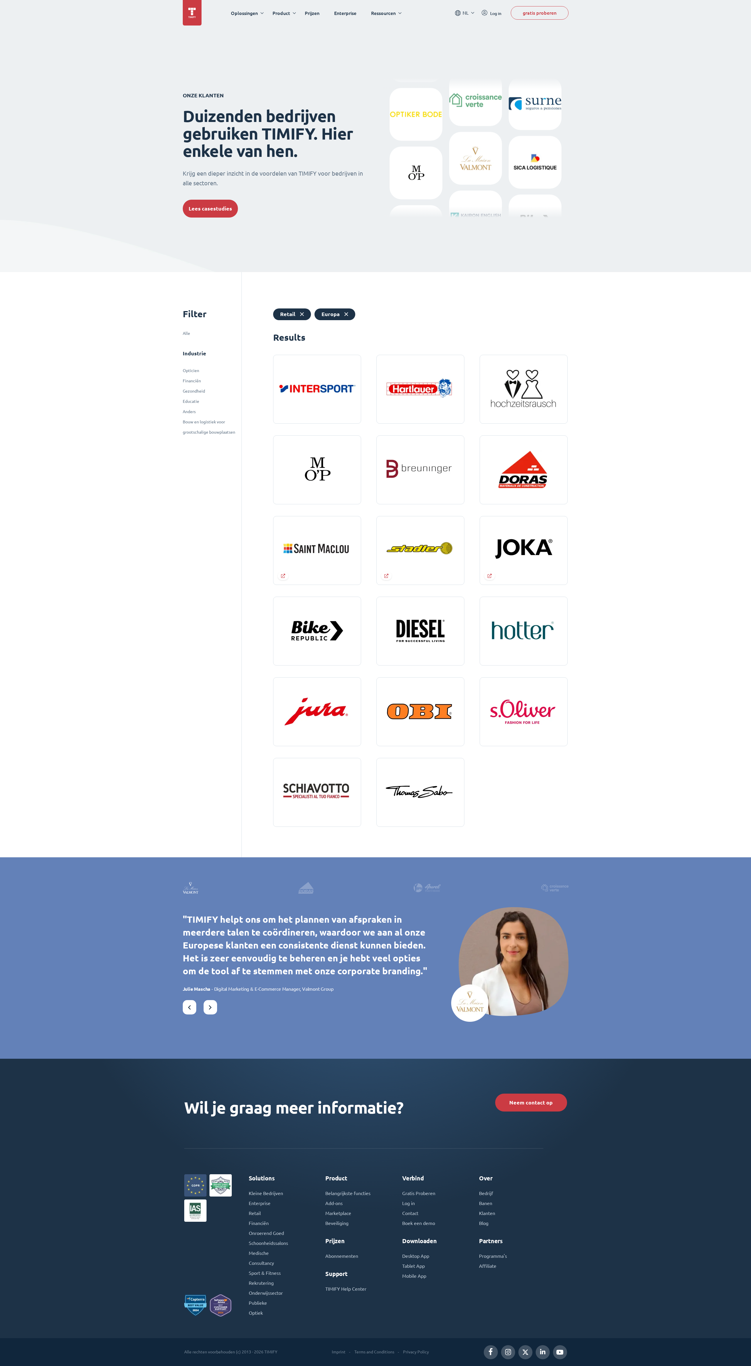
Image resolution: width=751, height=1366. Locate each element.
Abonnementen (341, 1256)
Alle (186, 333)
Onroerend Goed (266, 1233)
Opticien (191, 370)
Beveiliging (337, 1223)
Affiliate (487, 1266)
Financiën (192, 381)
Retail (255, 1213)
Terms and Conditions (374, 1352)
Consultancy (261, 1263)
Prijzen (312, 13)
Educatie (191, 401)
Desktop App (415, 1256)
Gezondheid (194, 391)
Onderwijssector (266, 1293)
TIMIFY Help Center (345, 1289)
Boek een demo (418, 1223)
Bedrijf (486, 1193)
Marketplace (338, 1213)
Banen (485, 1203)
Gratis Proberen (418, 1193)
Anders (189, 411)
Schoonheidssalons (268, 1243)
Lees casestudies (210, 209)
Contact (410, 1213)
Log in (408, 1203)
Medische (259, 1253)
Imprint (339, 1352)
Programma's (493, 1256)
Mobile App (414, 1276)
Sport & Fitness (265, 1273)
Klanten (487, 1213)
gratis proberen (540, 13)
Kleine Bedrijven (266, 1193)
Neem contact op (531, 1102)
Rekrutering (261, 1283)
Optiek (256, 1313)
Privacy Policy (416, 1352)
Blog (483, 1223)
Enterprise (345, 13)
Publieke (258, 1303)
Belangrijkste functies (348, 1193)
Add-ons (334, 1203)
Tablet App (413, 1266)
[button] (189, 1007)
